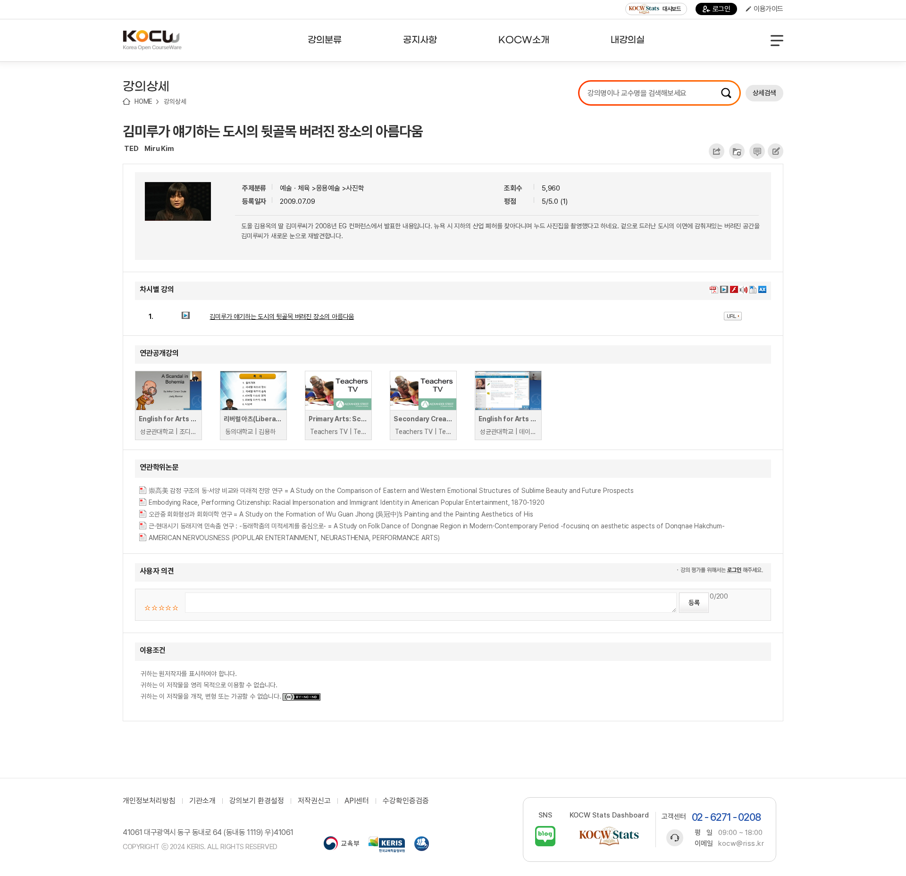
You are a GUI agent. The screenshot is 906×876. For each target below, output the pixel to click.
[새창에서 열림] (341, 844)
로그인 (721, 9)
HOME (143, 101)
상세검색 (764, 93)
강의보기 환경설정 (256, 801)
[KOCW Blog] (545, 836)
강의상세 (175, 101)
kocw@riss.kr (741, 843)
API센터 (356, 801)
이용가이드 (768, 9)
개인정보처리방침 (149, 801)
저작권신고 (314, 801)
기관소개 (202, 801)
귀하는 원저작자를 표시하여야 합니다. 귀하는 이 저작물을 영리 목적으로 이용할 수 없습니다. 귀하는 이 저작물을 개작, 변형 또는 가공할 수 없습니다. (212, 685)
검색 (726, 93)
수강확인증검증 (406, 801)
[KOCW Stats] (609, 836)
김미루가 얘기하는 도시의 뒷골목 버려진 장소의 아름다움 (273, 131)
